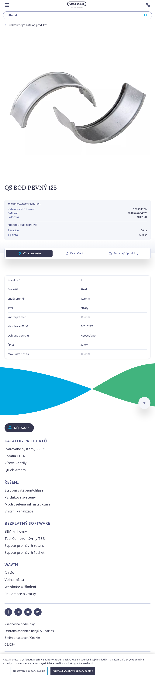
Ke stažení (76, 253)
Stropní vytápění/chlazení (25, 490)
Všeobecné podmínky (20, 624)
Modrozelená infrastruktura (27, 504)
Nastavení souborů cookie (29, 671)
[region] (77, 666)
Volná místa (14, 579)
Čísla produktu (32, 253)
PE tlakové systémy (20, 497)
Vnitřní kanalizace (19, 511)
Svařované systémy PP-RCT (26, 449)
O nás (9, 572)
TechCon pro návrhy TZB (25, 538)
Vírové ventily (15, 463)
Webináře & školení (20, 586)
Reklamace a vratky (20, 593)
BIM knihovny (16, 531)
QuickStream (15, 470)
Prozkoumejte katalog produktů (27, 25)
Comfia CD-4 (14, 456)
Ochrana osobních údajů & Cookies (29, 631)
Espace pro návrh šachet (25, 552)
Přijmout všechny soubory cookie (73, 671)
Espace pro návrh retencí (25, 545)
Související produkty (126, 253)
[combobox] (77, 15)
